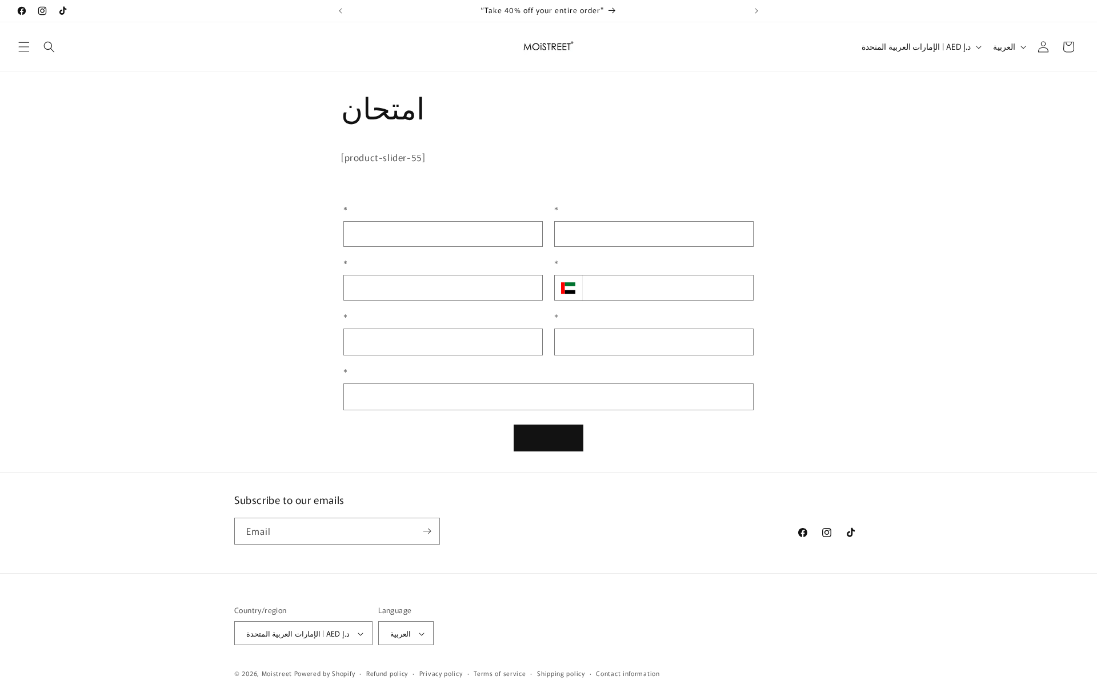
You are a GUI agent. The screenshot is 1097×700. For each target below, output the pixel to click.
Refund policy (387, 673)
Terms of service (500, 673)
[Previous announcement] (340, 11)
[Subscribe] (426, 531)
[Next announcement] (756, 11)
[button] (24, 46)
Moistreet (277, 673)
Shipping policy (561, 673)
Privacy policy (441, 673)
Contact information (627, 673)
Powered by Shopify (324, 673)
